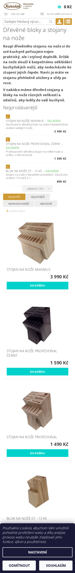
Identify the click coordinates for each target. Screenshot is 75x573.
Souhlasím (56, 565)
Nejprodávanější (18, 203)
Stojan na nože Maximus (33, 121)
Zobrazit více (35, 188)
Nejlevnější (38, 196)
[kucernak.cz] (18, 5)
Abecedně (46, 203)
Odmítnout (19, 565)
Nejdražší (14, 196)
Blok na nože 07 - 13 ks (32, 171)
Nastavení (37, 552)
